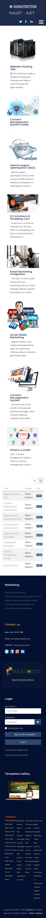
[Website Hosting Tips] (23, 65)
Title (6, 488)
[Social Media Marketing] (23, 331)
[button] (41, 22)
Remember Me (15, 728)
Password (9, 717)
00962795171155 (25, 6)
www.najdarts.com (21, 645)
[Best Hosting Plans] (23, 670)
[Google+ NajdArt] (17, 651)
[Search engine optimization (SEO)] (23, 164)
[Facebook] (26, 22)
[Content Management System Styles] (23, 115)
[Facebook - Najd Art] (12, 651)
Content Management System (10, 554)
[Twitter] (20, 22)
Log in (23, 742)
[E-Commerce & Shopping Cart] (23, 218)
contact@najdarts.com (20, 639)
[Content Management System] (23, 394)
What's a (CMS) (11, 565)
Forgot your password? (16, 750)
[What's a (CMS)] (23, 449)
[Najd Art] (22, 13)
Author (28, 488)
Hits (38, 488)
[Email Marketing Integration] (23, 271)
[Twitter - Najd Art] (7, 651)
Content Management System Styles (10, 506)
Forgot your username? (16, 755)
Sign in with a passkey (24, 734)
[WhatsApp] (11, 6)
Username (10, 706)
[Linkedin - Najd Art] (23, 651)
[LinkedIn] (31, 22)
